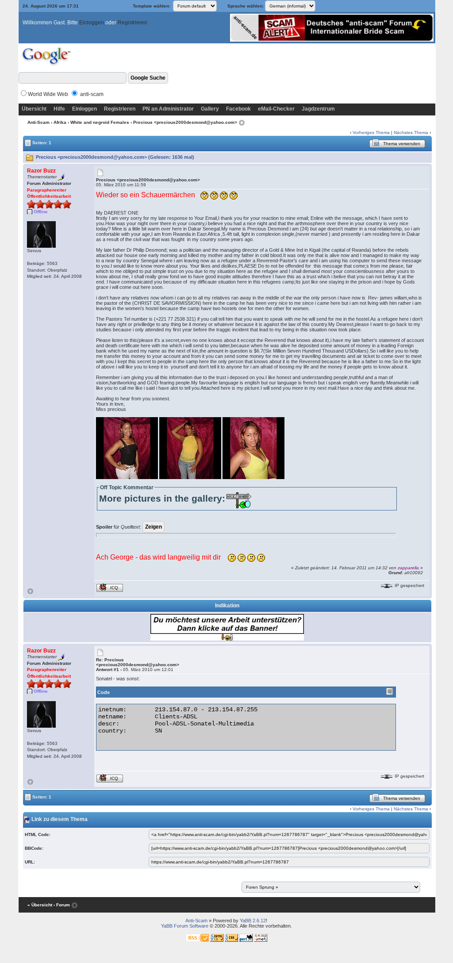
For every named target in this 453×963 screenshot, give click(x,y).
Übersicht (34, 109)
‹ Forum (62, 904)
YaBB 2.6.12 (253, 920)
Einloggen (91, 22)
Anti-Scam (38, 122)
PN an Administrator (168, 109)
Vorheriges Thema (371, 132)
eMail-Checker (276, 109)
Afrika (60, 122)
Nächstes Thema (411, 132)
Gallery (210, 109)
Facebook (238, 109)
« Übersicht (39, 904)
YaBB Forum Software (184, 925)
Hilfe (59, 109)
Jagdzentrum (318, 109)
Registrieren (132, 22)
